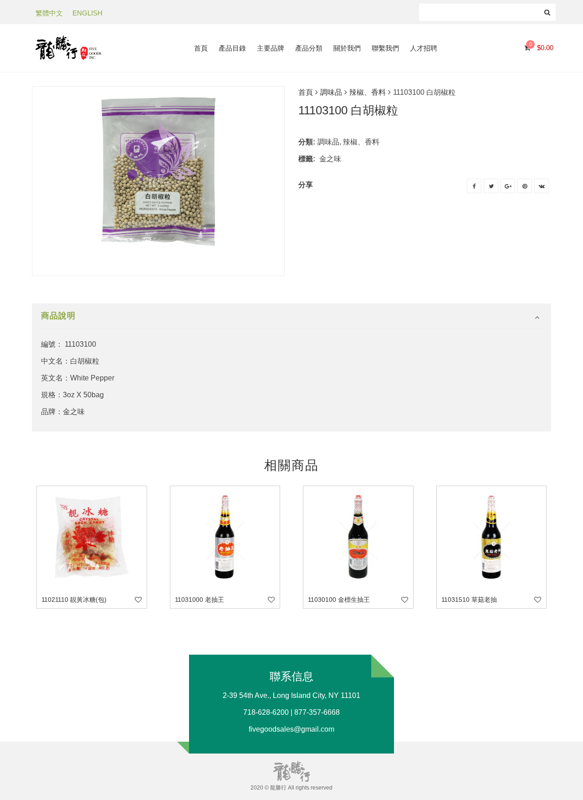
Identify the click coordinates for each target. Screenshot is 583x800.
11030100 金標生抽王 (339, 599)
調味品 (331, 92)
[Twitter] (491, 186)
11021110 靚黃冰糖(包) (74, 599)
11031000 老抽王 (199, 599)
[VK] (541, 186)
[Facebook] (474, 186)
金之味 (330, 159)
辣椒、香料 (367, 92)
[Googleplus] (508, 186)
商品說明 (58, 315)
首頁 (305, 92)
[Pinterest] (524, 186)
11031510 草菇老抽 (469, 599)
